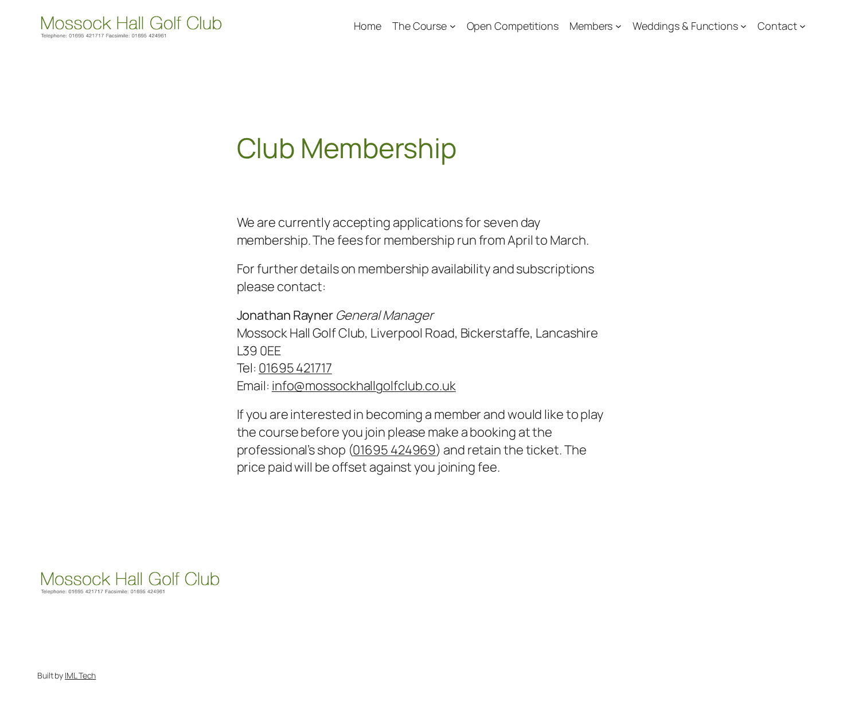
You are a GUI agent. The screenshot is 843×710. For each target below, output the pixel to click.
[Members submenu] (618, 26)
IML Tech (80, 675)
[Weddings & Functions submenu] (743, 26)
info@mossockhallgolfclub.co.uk (364, 385)
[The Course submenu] (453, 26)
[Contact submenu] (802, 26)
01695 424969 (394, 449)
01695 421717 (295, 367)
